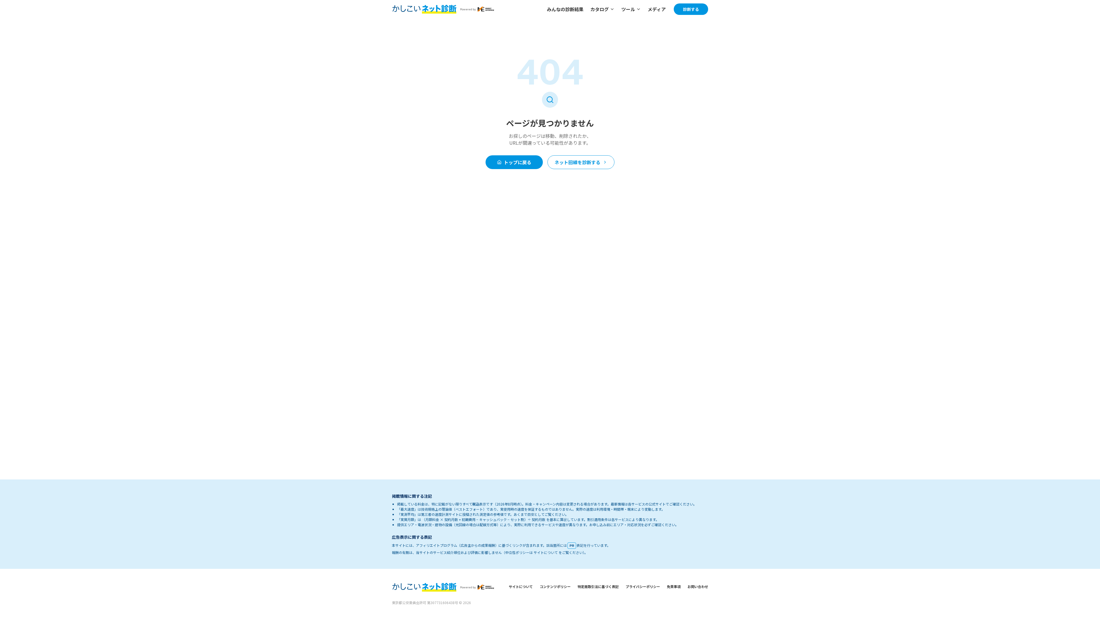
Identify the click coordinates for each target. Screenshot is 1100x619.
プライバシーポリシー (643, 586)
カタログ (599, 9)
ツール (628, 9)
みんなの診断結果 (565, 9)
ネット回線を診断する (577, 162)
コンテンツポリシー (555, 586)
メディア (657, 9)
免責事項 (674, 586)
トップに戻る (517, 162)
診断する (691, 9)
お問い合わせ (698, 586)
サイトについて (521, 586)
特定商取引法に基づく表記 (598, 586)
